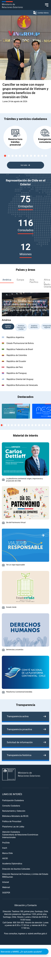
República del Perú (15, 367)
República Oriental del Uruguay (20, 379)
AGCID (5, 858)
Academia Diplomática (12, 863)
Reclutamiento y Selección (13, 811)
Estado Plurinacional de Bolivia (20, 343)
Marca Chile (7, 853)
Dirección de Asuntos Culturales (16, 868)
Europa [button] (20, 279)
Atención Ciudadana (11, 832)
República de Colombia (17, 355)
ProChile (6, 842)
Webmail (6, 887)
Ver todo (24, 165)
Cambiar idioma (43, 13)
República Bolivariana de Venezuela (22, 385)
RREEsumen (7, 877)
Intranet (5, 882)
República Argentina (15, 337)
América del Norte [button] (34, 326)
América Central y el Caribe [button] (21, 327)
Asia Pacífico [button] (34, 280)
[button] (5, 156)
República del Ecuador (16, 361)
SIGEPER (6, 892)
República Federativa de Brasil (20, 349)
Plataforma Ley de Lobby (13, 826)
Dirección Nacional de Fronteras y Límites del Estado (25, 874)
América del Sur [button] (8, 326)
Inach (4, 847)
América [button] (6, 279)
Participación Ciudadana (13, 800)
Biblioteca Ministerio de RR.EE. (15, 816)
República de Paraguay (17, 373)
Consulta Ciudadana (11, 805)
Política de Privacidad (11, 821)
